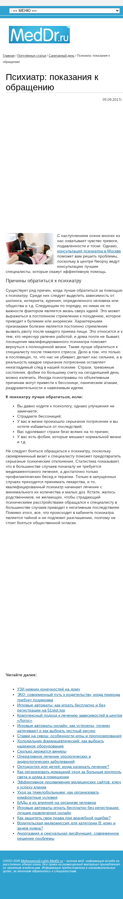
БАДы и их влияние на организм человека (56, 802)
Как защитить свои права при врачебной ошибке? (64, 818)
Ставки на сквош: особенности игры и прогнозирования (69, 735)
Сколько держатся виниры (41, 751)
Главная (9, 55)
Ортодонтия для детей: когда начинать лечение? (63, 766)
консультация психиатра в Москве (89, 251)
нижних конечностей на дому (48, 689)
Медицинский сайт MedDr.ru (42, 861)
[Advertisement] (61, 168)
